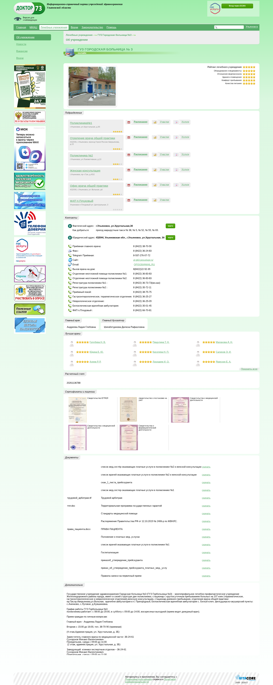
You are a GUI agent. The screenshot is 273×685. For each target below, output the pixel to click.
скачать (206, 467)
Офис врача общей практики (89, 185)
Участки (164, 122)
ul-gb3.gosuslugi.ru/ (143, 260)
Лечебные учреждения (54, 27)
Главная (21, 27)
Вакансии (21, 51)
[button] (237, 6)
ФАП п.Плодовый (81, 201)
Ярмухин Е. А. (223, 361)
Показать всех (249, 369)
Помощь (111, 27)
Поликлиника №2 (81, 155)
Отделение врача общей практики (92, 138)
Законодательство (92, 27)
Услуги (185, 122)
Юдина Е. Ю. (96, 352)
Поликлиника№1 (81, 123)
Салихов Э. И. (223, 352)
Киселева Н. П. (161, 352)
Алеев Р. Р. (95, 361)
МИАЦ (33, 27)
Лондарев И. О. (161, 361)
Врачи (74, 27)
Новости (21, 44)
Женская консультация (85, 170)
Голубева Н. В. (98, 342)
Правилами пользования (138, 679)
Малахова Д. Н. (224, 342)
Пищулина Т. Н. (161, 342)
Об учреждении (25, 37)
